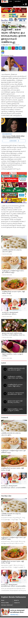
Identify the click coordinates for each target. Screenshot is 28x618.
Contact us (17, 602)
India (9, 22)
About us (16, 600)
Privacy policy (5, 602)
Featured (4, 418)
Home (3, 22)
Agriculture (18, 1)
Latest (3, 363)
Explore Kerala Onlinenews (13, 597)
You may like (6, 496)
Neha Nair (5, 44)
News (10, 1)
